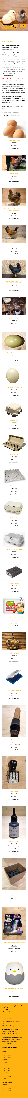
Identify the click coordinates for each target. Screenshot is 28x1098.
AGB (3, 1024)
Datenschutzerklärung (8, 1026)
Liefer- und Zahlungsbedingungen (11, 1022)
